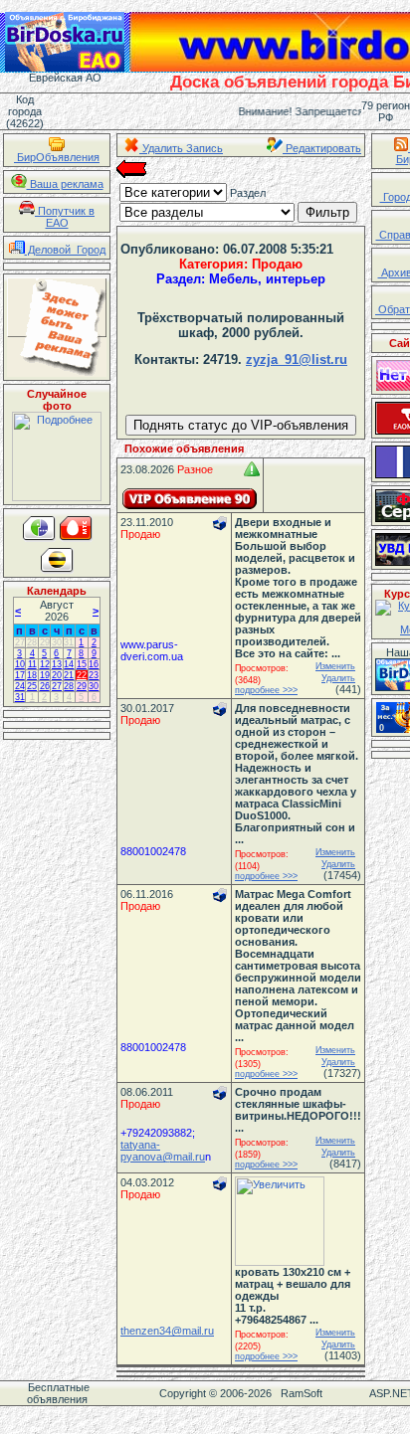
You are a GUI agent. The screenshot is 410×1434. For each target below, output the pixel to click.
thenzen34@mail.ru (167, 1331)
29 (45, 642)
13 (57, 664)
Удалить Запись (181, 148)
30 (57, 642)
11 (32, 664)
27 (20, 642)
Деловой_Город (65, 250)
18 (32, 675)
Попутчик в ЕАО (65, 217)
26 (45, 686)
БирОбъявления (57, 157)
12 (45, 664)
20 (57, 675)
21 (69, 675)
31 (69, 642)
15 (82, 664)
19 (45, 675)
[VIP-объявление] (190, 498)
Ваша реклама (65, 184)
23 (94, 675)
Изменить (335, 666)
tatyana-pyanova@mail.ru (162, 1151)
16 (94, 664)
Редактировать (322, 148)
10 (20, 664)
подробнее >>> (266, 690)
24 (20, 686)
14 (69, 664)
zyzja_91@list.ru (296, 359)
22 (82, 675)
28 (32, 642)
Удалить (338, 678)
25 (32, 686)
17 (20, 675)
